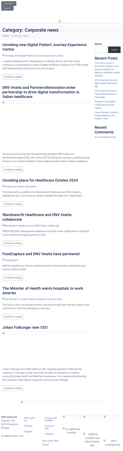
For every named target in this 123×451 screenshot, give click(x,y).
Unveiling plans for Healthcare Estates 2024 (40, 180)
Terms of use (49, 427)
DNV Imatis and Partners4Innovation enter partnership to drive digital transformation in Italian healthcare (40, 92)
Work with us (29, 419)
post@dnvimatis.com (12, 435)
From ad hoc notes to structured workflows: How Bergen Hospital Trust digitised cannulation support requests (107, 69)
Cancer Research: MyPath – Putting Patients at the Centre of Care (107, 115)
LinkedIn (49, 433)
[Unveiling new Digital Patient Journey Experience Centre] (32, 55)
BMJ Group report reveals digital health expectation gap (106, 83)
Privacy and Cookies (51, 419)
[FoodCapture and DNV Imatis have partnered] (10, 259)
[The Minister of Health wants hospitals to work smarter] (32, 299)
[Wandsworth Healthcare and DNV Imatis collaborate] (30, 225)
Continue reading (13, 76)
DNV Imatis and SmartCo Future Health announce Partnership (106, 94)
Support (28, 431)
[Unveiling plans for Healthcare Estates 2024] (19, 186)
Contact (28, 425)
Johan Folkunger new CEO (25, 327)
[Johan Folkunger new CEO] (46, 348)
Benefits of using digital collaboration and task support (105, 104)
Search (98, 44)
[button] (61, 23)
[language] (61, 14)
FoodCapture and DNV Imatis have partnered (41, 254)
